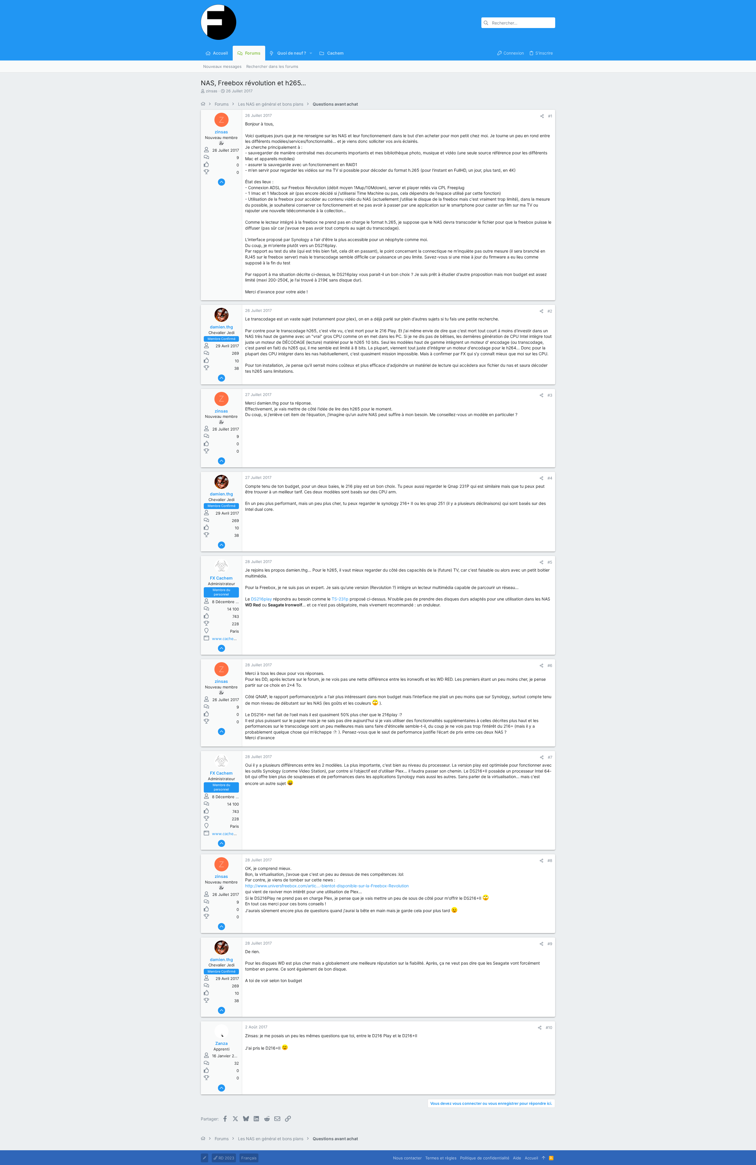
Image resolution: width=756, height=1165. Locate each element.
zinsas (211, 91)
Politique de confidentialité (484, 1158)
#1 (550, 116)
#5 (550, 562)
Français (249, 1158)
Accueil (531, 1158)
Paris (234, 631)
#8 (550, 860)
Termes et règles (441, 1158)
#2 (550, 311)
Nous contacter (407, 1158)
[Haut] (543, 1157)
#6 (550, 665)
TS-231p (340, 598)
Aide (517, 1158)
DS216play (261, 598)
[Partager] (542, 116)
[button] (311, 53)
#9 (550, 943)
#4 (550, 478)
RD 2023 (225, 1158)
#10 (549, 1027)
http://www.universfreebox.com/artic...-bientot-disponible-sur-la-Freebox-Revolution (327, 885)
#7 (550, 757)
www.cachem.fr (226, 638)
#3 (550, 395)
